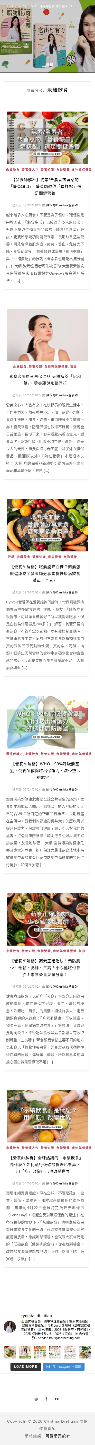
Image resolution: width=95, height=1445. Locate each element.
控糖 (11, 557)
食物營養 (63, 170)
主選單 (47, 65)
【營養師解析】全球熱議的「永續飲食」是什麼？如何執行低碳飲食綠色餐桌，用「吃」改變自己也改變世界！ (45, 1165)
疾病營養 (55, 557)
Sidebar (77, 18)
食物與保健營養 (56, 366)
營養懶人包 (30, 170)
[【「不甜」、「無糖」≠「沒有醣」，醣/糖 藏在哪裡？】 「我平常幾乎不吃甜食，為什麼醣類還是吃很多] (70, 1352)
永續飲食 (13, 170)
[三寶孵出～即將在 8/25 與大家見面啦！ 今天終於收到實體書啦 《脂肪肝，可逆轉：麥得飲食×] (25, 1352)
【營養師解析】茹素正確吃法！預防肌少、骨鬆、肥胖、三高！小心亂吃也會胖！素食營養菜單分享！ (45, 968)
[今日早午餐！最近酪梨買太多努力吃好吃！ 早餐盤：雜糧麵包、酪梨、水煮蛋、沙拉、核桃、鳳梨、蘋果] (85, 1352)
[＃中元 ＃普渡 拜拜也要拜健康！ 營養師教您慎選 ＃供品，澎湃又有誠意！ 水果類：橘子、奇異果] (40, 1352)
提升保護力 (14, 754)
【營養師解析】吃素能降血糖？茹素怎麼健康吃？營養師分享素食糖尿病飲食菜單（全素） (45, 574)
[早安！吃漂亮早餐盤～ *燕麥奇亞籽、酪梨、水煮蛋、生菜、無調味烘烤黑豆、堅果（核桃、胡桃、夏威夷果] (10, 1352)
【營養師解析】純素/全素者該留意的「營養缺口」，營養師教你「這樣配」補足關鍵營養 (45, 186)
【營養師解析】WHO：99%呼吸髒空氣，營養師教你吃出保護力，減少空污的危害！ (45, 771)
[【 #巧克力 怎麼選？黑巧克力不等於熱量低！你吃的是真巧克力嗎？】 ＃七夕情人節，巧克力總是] (55, 1352)
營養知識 (47, 170)
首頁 (73, 366)
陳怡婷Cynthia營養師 (62, 205)
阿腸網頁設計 (58, 1436)
